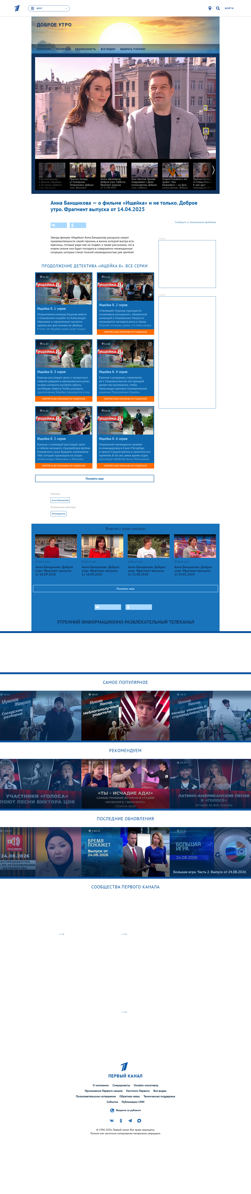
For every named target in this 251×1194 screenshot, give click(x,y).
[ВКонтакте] (59, 225)
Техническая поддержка (159, 1096)
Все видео (159, 1091)
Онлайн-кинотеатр (146, 1085)
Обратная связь (129, 1096)
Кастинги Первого (138, 1091)
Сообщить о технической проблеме (195, 222)
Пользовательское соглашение (96, 1096)
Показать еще (95, 478)
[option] (52, 175)
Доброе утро (54, 25)
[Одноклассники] (78, 225)
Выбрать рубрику (133, 49)
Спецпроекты (121, 1085)
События (112, 1102)
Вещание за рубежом (128, 1110)
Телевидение (58, 513)
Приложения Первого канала (104, 1091)
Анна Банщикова (60, 500)
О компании (101, 1085)
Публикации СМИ (133, 1102)
